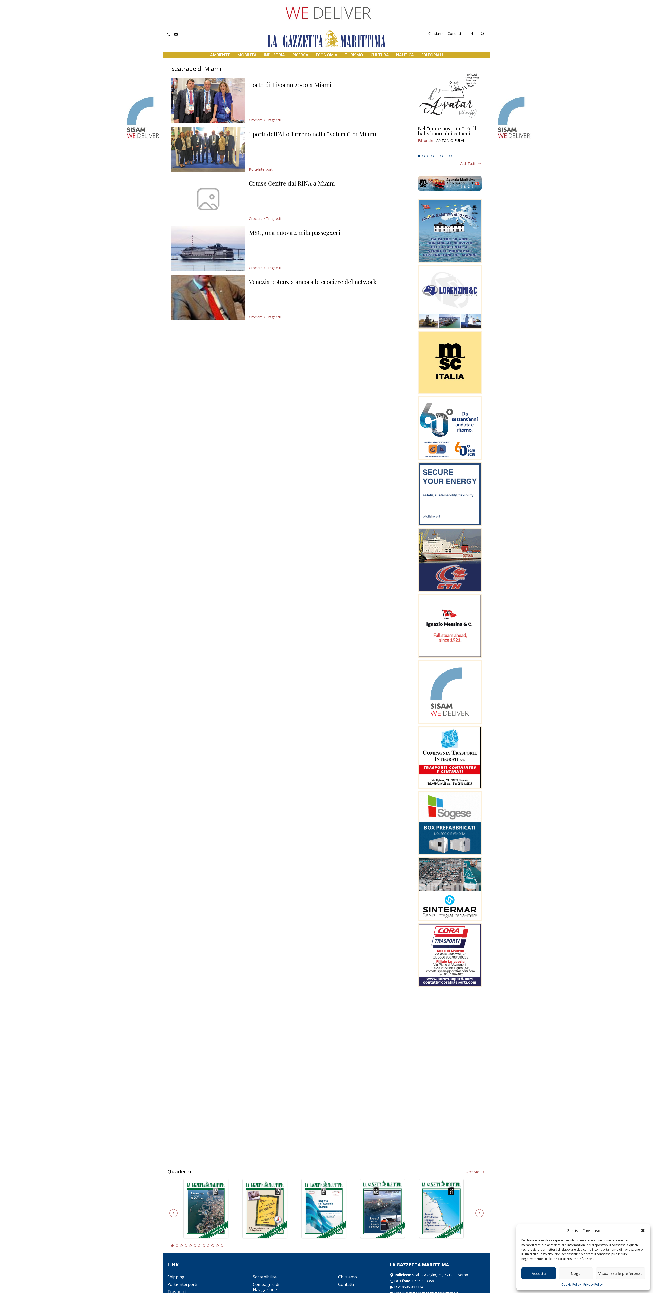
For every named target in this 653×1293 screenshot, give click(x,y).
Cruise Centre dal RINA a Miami (292, 183)
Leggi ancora (450, 139)
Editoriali (432, 55)
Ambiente (220, 55)
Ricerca (300, 55)
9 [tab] (208, 1245)
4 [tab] (432, 156)
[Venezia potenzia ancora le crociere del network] (208, 297)
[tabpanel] (450, 139)
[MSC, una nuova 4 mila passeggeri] (208, 248)
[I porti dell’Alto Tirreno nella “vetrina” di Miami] (208, 149)
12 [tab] (222, 1245)
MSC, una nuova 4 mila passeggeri (294, 232)
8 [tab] (450, 156)
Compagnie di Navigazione (266, 1287)
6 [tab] (441, 156)
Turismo (354, 55)
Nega (576, 1273)
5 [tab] (437, 156)
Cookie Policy (571, 1284)
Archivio (472, 1171)
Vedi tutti (467, 163)
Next (479, 1213)
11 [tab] (217, 1245)
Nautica (405, 55)
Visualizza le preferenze (620, 1273)
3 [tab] (428, 156)
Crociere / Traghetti (265, 120)
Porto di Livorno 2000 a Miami (290, 85)
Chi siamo (436, 33)
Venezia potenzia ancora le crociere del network (313, 282)
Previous (173, 1213)
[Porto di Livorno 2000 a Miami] (208, 100)
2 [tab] (423, 156)
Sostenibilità (265, 1277)
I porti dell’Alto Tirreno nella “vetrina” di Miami (312, 134)
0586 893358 (423, 1280)
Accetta (539, 1273)
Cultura (380, 55)
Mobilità (247, 55)
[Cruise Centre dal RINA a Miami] (208, 198)
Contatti (454, 33)
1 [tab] (419, 156)
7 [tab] (446, 156)
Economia (326, 55)
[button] (642, 1230)
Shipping (175, 1277)
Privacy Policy (593, 1284)
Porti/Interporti (261, 169)
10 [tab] (212, 1245)
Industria (274, 55)
